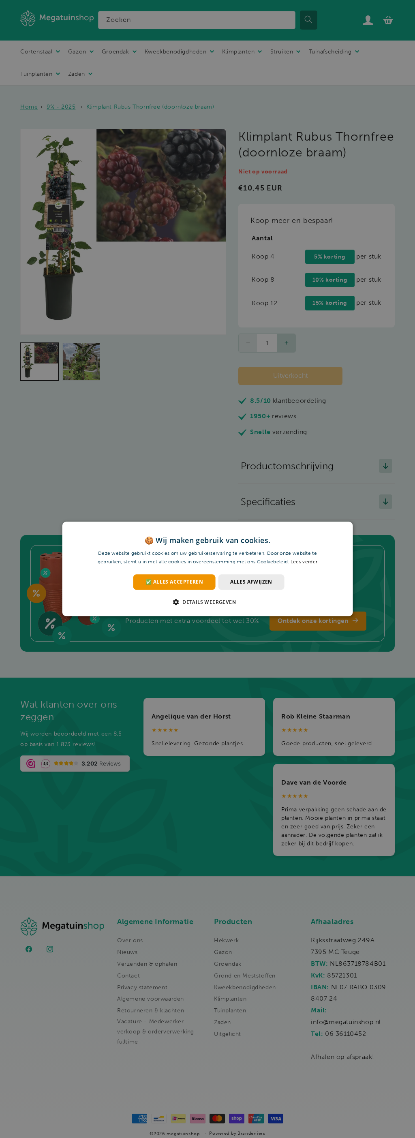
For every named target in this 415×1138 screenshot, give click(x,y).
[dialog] (207, 569)
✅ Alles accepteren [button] (174, 581)
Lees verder (304, 562)
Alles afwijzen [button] (251, 581)
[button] (207, 602)
